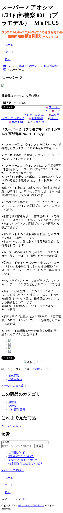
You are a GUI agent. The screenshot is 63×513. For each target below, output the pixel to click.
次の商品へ (15, 379)
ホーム (9, 44)
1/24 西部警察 (16, 409)
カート (9, 51)
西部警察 (37, 118)
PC (24, 498)
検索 (7, 59)
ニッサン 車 (37, 121)
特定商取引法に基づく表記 (25, 463)
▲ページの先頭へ (12, 470)
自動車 (12, 402)
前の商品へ (15, 375)
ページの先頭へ (11, 425)
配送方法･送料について (23, 459)
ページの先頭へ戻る (14, 385)
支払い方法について (21, 456)
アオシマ (14, 405)
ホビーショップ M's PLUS (31, 505)
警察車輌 (17, 121)
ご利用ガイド (40, 369)
